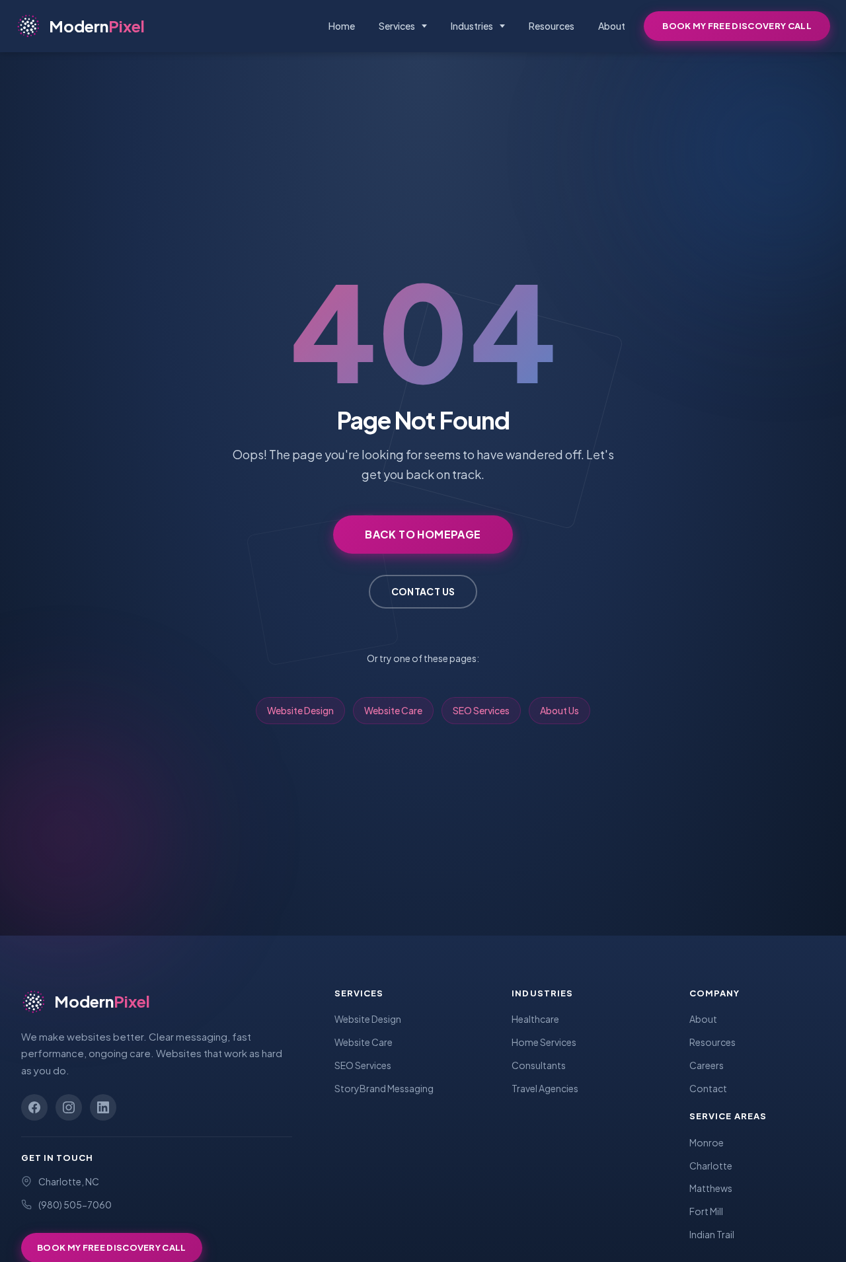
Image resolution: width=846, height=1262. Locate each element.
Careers (706, 1065)
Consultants (539, 1065)
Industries (472, 26)
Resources (551, 26)
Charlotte (710, 1165)
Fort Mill (706, 1211)
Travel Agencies (545, 1088)
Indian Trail (711, 1234)
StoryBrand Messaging (384, 1088)
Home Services (544, 1042)
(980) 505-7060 (75, 1204)
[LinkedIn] (103, 1107)
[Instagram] (69, 1107)
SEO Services (481, 710)
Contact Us (423, 591)
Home (341, 26)
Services (397, 26)
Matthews (710, 1188)
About (611, 26)
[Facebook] (34, 1107)
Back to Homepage (423, 534)
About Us (559, 710)
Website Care (393, 710)
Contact (708, 1088)
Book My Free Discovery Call (737, 25)
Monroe (706, 1142)
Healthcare (535, 1019)
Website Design (300, 710)
